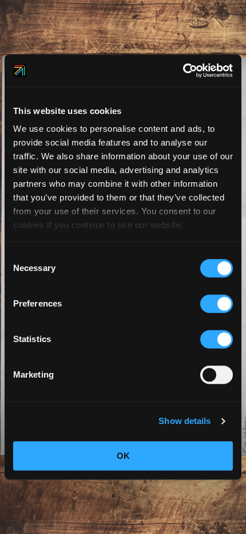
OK (123, 456)
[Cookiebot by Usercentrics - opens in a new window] (183, 70)
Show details (184, 421)
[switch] (216, 304)
